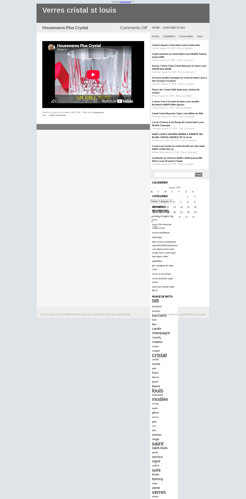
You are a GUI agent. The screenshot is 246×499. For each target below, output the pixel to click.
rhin (154, 430)
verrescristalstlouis (161, 232)
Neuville (201, 314)
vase (154, 483)
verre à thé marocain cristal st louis (161, 226)
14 (181, 207)
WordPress (174, 314)
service (157, 457)
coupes (156, 350)
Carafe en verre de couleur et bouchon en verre (162, 216)
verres (159, 492)
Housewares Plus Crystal (65, 27)
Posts (155, 36)
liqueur (156, 386)
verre (156, 488)
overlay (155, 403)
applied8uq (157, 261)
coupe (155, 346)
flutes (155, 372)
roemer (157, 434)
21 (181, 212)
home (156, 27)
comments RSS (122, 314)
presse (155, 417)
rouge (155, 439)
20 (174, 212)
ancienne (157, 306)
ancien (155, 302)
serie (155, 452)
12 (167, 207)
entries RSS (98, 314)
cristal (159, 355)
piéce (155, 412)
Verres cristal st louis (79, 10)
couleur (157, 342)
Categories (186, 36)
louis (157, 390)
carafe (156, 328)
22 (188, 212)
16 (195, 207)
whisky (155, 496)
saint (158, 443)
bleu (154, 324)
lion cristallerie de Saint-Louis (163, 267)
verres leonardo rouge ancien (162, 280)
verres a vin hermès (161, 274)
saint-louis (160, 448)
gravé (155, 381)
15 (188, 207)
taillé (156, 470)
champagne (161, 333)
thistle (155, 474)
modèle (160, 399)
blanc (154, 320)
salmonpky (157, 237)
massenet (157, 394)
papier (155, 408)
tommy (157, 479)
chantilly (156, 337)
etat (154, 368)
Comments (169, 36)
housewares (125, 2)
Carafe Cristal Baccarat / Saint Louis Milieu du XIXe (177, 113)
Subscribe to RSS (174, 27)
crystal (51, 115)
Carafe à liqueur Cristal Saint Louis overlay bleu (176, 45)
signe (156, 461)
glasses (155, 377)
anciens (156, 311)
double (156, 363)
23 (195, 212)
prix (154, 421)
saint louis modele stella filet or (163, 289)
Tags (200, 36)
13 (174, 207)
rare (154, 426)
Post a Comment (185, 48)
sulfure (155, 465)
